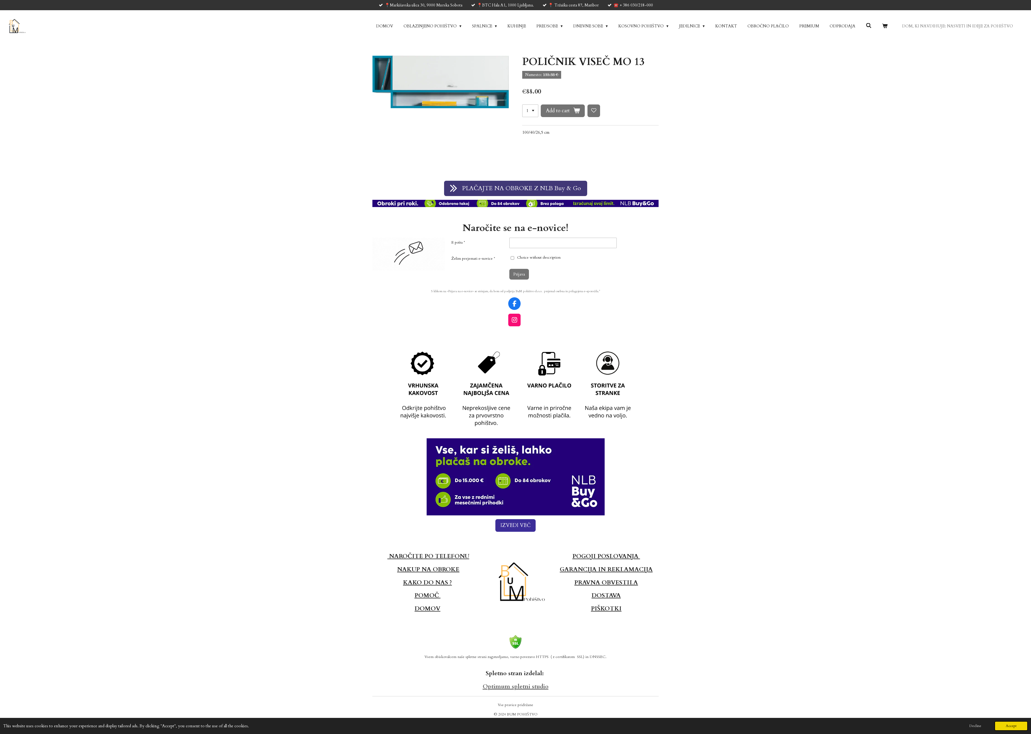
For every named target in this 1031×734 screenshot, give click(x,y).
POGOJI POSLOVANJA (606, 556)
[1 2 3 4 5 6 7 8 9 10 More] (530, 110)
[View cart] (885, 26)
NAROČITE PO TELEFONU (428, 556)
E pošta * (458, 242)
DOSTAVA (606, 595)
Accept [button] (1011, 726)
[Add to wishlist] (593, 110)
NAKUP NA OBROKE (428, 569)
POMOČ (428, 595)
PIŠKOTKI (606, 609)
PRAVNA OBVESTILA (606, 582)
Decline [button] (975, 726)
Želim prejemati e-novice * (473, 258)
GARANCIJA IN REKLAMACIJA (606, 569)
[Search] (869, 26)
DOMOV (427, 609)
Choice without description (538, 257)
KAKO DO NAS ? (427, 582)
